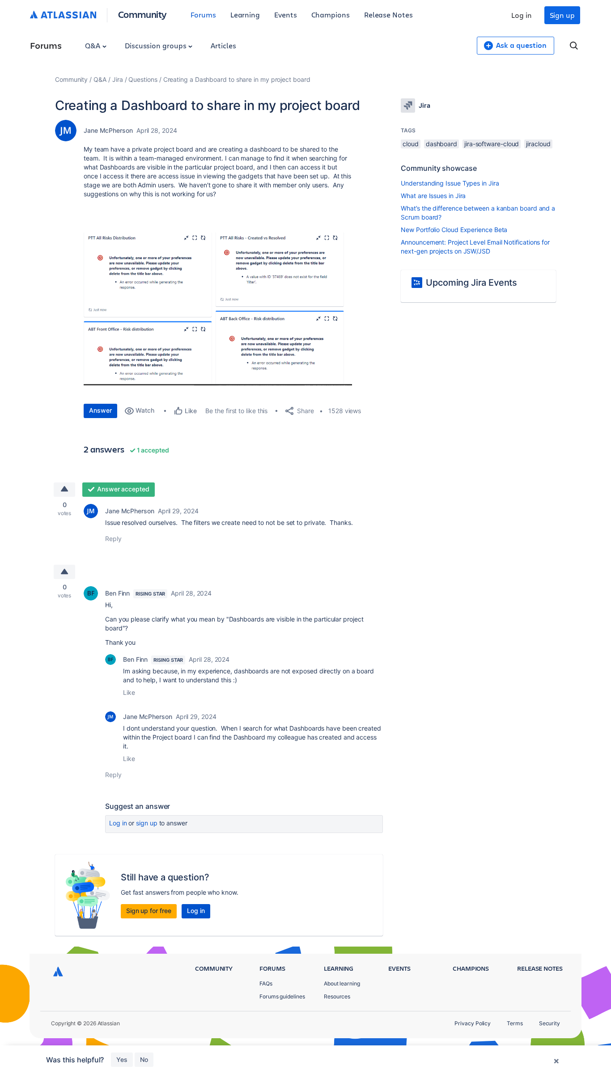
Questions (142, 79)
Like (129, 692)
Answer (100, 410)
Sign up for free (148, 910)
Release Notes (388, 14)
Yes (121, 1059)
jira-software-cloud (491, 144)
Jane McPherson (108, 130)
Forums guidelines (282, 996)
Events (285, 14)
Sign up (562, 15)
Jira (117, 79)
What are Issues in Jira (433, 195)
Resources (337, 996)
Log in (521, 15)
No (144, 1059)
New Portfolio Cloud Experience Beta (454, 229)
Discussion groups (156, 45)
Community (142, 14)
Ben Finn (117, 593)
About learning (342, 983)
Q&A (93, 45)
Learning (245, 14)
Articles (223, 45)
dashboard (441, 144)
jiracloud (538, 144)
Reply (113, 538)
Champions (330, 14)
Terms (515, 1023)
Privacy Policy (472, 1023)
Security (549, 1023)
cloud (411, 144)
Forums (203, 14)
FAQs (265, 983)
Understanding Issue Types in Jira (450, 183)
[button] (218, 309)
